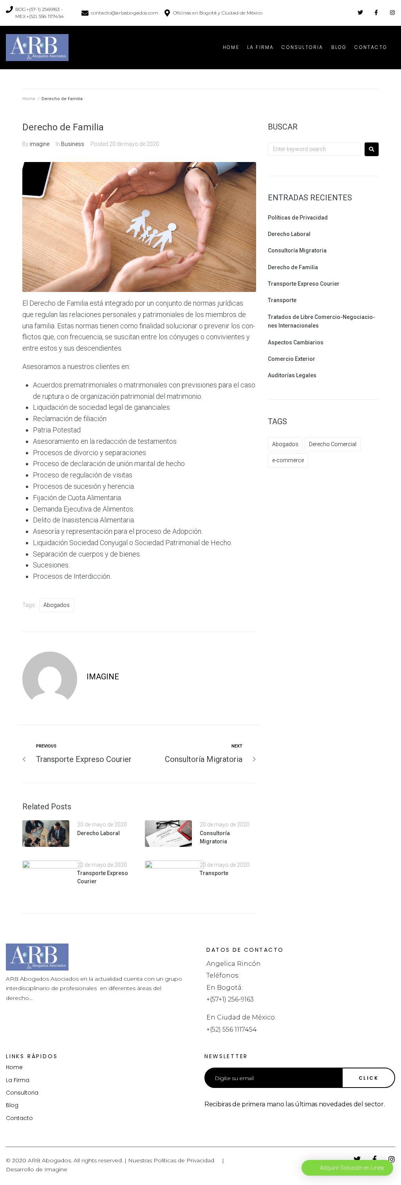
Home (28, 98)
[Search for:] (314, 149)
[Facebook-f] (376, 12)
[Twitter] (360, 12)
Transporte (214, 873)
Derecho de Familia (293, 267)
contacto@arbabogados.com (125, 13)
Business (72, 144)
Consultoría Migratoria (297, 250)
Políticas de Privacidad (298, 217)
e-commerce (288, 460)
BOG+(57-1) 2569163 (37, 9)
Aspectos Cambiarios (295, 342)
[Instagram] (392, 12)
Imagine (55, 1169)
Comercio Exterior (291, 359)
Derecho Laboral (98, 833)
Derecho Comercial (332, 444)
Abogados (56, 605)
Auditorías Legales (292, 375)
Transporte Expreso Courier (304, 284)
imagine (39, 144)
